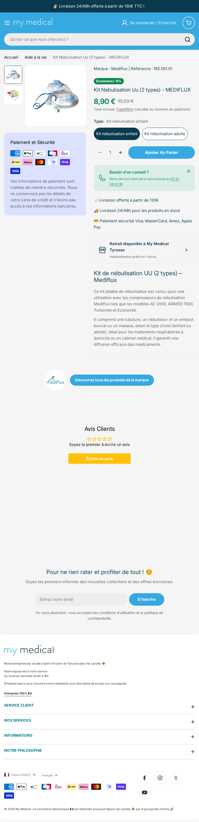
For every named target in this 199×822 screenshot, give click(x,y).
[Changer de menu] (7, 23)
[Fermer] (189, 171)
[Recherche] (187, 39)
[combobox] (99, 39)
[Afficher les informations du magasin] (186, 250)
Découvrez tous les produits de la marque (112, 380)
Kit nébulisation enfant (117, 133)
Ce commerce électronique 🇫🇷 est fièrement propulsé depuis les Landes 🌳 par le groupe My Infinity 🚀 (103, 809)
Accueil (11, 57)
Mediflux (119, 68)
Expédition (125, 109)
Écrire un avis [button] (99, 458)
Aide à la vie (36, 57)
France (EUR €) (21, 774)
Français (47, 775)
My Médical (23, 809)
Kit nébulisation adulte (164, 133)
